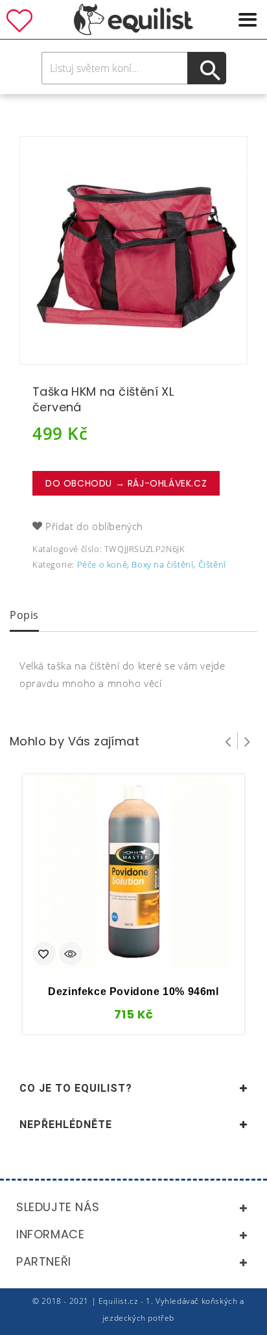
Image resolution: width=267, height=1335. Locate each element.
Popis (24, 615)
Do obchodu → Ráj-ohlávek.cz (126, 483)
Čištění (212, 564)
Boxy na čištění (162, 564)
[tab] (24, 616)
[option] (133, 250)
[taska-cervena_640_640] (133, 250)
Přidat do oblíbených (94, 526)
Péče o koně (102, 564)
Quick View (70, 955)
